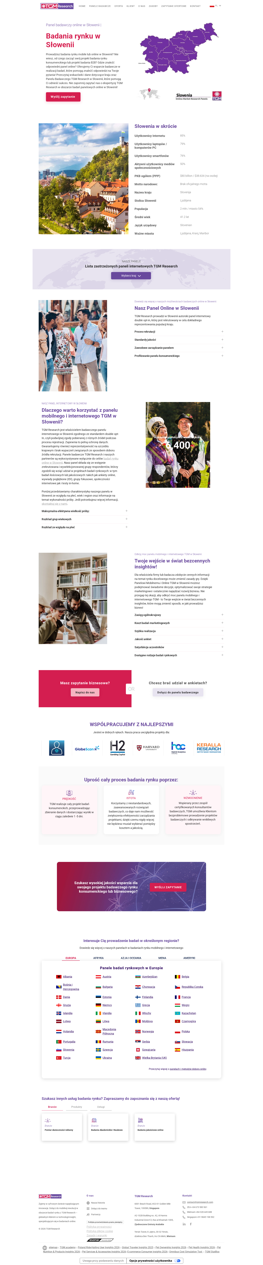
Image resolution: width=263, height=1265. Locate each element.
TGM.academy (68, 1247)
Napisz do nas (85, 692)
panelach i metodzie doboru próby (188, 1069)
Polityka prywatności (99, 1226)
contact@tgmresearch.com (200, 1202)
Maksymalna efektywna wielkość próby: (178, 437)
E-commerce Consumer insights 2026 (147, 1251)
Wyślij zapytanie (63, 96)
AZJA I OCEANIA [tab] (131, 958)
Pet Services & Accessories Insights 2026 (104, 1251)
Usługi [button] (101, 1106)
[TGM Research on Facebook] (191, 1223)
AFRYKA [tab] (98, 958)
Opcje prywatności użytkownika (150, 1260)
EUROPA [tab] (71, 958)
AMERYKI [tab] (189, 958)
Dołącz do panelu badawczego (178, 692)
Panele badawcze (100, 6)
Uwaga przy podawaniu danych (103, 1260)
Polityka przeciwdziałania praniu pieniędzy (105, 1222)
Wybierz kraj (128, 275)
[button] (179, 332)
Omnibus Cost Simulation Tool (186, 1251)
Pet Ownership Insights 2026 (171, 1247)
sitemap (53, 1247)
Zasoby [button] (153, 6)
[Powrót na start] (57, 6)
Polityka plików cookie (100, 1231)
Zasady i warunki (97, 1235)
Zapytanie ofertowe (173, 6)
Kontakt (195, 6)
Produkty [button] (76, 1106)
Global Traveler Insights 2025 (137, 1247)
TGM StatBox (212, 1251)
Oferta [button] (118, 6)
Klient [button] (131, 6)
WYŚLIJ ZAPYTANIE (168, 887)
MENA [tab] (162, 958)
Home (82, 6)
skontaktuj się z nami (54, 503)
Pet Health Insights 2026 (202, 1247)
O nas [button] (141, 6)
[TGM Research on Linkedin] (184, 1223)
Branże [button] (52, 1106)
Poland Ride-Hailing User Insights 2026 (99, 1247)
